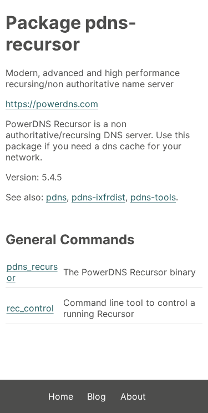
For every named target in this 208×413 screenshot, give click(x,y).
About (133, 396)
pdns (56, 197)
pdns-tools (153, 197)
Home (60, 396)
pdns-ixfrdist (98, 197)
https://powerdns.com (52, 103)
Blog (96, 396)
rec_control (30, 308)
